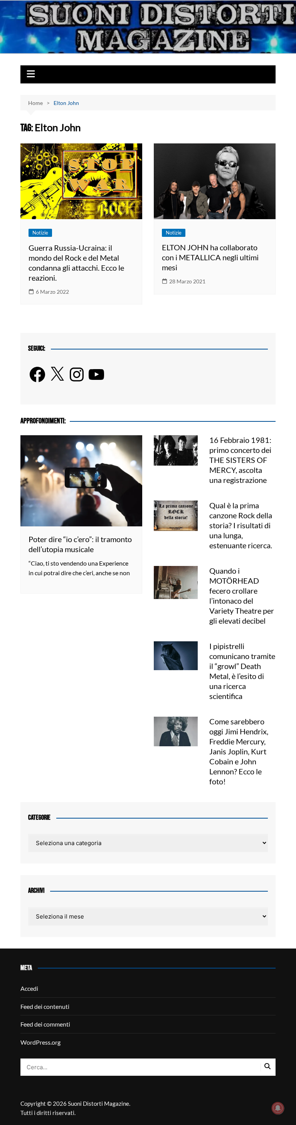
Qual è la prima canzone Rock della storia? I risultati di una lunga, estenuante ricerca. (240, 525)
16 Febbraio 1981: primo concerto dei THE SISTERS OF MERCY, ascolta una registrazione (240, 459)
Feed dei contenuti (44, 1006)
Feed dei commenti (45, 1024)
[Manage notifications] (278, 1108)
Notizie (40, 233)
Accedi (29, 988)
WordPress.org (40, 1042)
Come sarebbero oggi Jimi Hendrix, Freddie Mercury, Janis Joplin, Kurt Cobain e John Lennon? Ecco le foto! (238, 751)
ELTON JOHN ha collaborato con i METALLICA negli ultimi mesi (210, 257)
